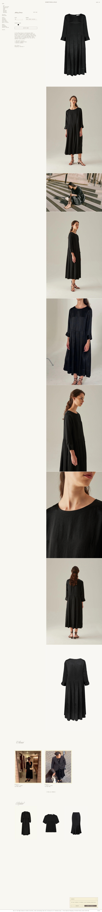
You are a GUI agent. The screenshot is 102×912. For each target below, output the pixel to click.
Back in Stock (5, 22)
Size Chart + (17, 45)
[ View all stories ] (51, 791)
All (4, 5)
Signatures (5, 7)
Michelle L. (17, 784)
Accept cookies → (90, 905)
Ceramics (4, 19)
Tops (4, 8)
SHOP (3, 3)
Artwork (3, 18)
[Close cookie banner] (96, 899)
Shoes (3, 17)
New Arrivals (6, 6)
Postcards (4, 15)
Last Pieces (4, 21)
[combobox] (19, 19)
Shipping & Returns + (19, 46)
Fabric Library (5, 27)
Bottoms (5, 10)
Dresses (5, 11)
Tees (4, 9)
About (3, 24)
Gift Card (4, 20)
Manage (77, 905)
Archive (3, 25)
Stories (3, 14)
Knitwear (5, 12)
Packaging (4, 26)
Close (98, 910)
